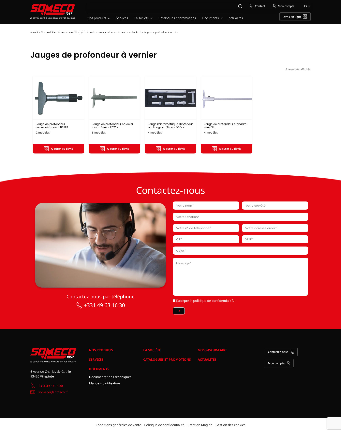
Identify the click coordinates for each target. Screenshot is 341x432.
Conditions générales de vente (118, 425)
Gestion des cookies (230, 425)
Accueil (34, 32)
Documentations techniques (110, 377)
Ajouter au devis (62, 149)
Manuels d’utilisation (104, 383)
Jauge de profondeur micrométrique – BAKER (52, 125)
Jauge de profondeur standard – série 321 (226, 125)
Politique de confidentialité (164, 425)
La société (141, 18)
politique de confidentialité (213, 300)
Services (122, 18)
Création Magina (199, 425)
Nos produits (96, 18)
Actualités (236, 18)
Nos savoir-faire (212, 350)
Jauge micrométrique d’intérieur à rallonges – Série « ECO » (170, 125)
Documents (210, 18)
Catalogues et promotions (177, 18)
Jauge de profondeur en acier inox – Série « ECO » (112, 125)
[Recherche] (240, 6)
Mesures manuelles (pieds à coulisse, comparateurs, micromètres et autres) (99, 32)
